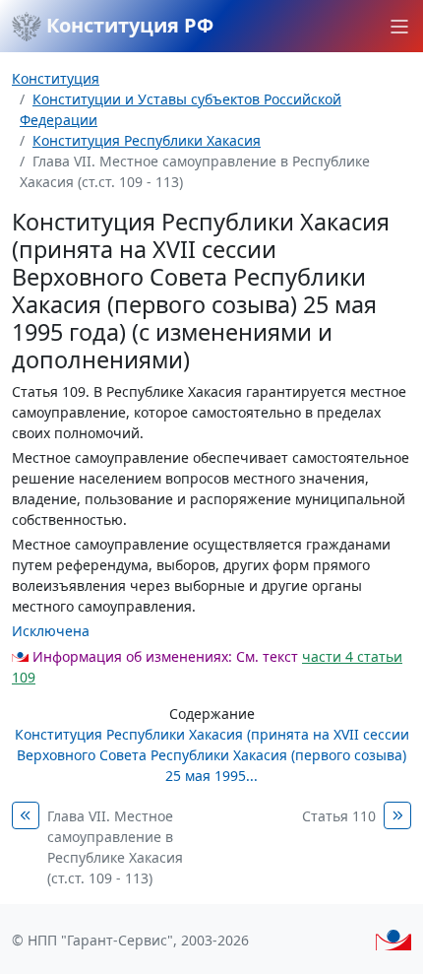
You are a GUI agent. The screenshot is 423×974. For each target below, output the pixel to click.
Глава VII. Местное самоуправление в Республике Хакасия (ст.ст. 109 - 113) (115, 847)
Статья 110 (339, 816)
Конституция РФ (127, 25)
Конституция (55, 78)
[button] (399, 26)
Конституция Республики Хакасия (146, 140)
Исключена (51, 630)
